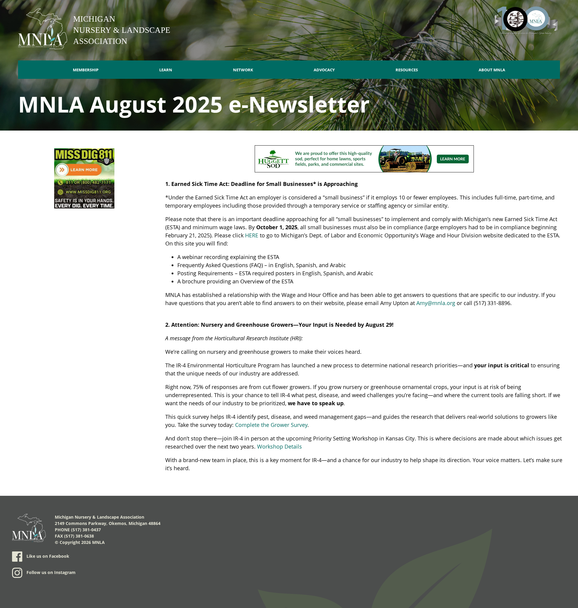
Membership (85, 70)
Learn (165, 70)
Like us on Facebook (47, 556)
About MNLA (492, 70)
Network (243, 70)
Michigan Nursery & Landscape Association (121, 30)
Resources (407, 70)
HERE (251, 235)
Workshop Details (279, 446)
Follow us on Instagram (50, 572)
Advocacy (324, 70)
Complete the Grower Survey (271, 424)
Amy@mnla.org (435, 303)
